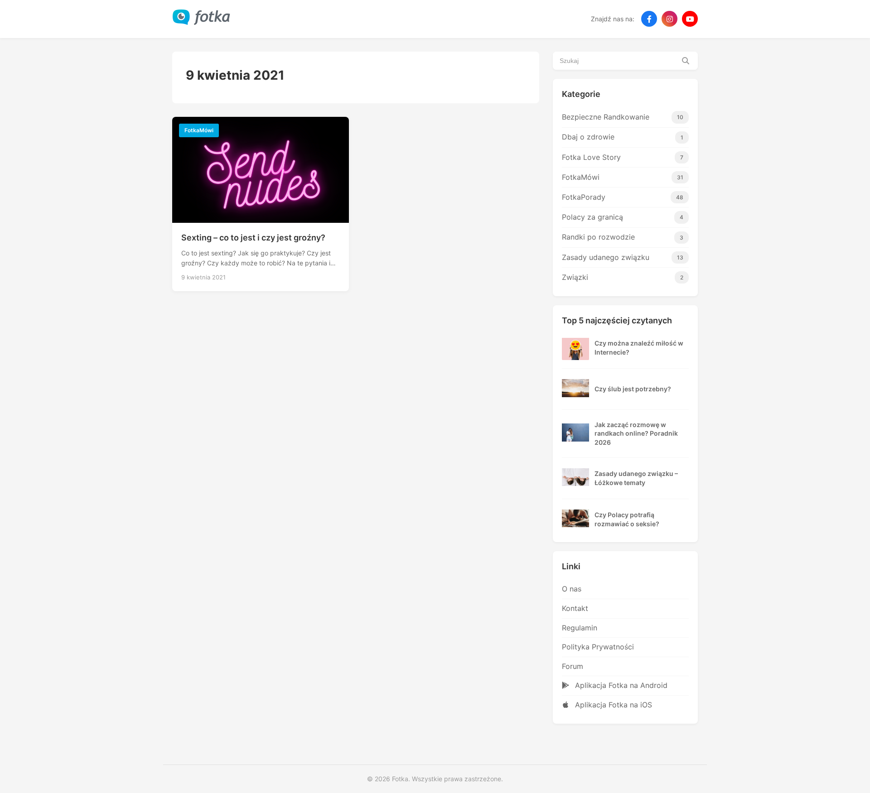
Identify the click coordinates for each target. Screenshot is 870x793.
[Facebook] (649, 19)
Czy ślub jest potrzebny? (632, 389)
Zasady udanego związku (622, 257)
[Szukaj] (685, 60)
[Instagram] (669, 19)
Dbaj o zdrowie (622, 136)
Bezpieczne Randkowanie (622, 116)
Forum (572, 666)
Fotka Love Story (622, 157)
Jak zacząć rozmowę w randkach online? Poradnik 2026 (636, 433)
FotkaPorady (622, 197)
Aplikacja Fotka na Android (620, 685)
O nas (571, 588)
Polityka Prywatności (598, 646)
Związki (622, 277)
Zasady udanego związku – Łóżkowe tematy (636, 478)
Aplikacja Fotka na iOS (612, 704)
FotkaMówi (622, 177)
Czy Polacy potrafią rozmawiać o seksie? (626, 519)
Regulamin (579, 627)
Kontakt (575, 608)
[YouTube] (690, 19)
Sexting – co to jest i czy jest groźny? (253, 237)
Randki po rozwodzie (622, 236)
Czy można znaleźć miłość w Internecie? (638, 347)
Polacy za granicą (622, 216)
